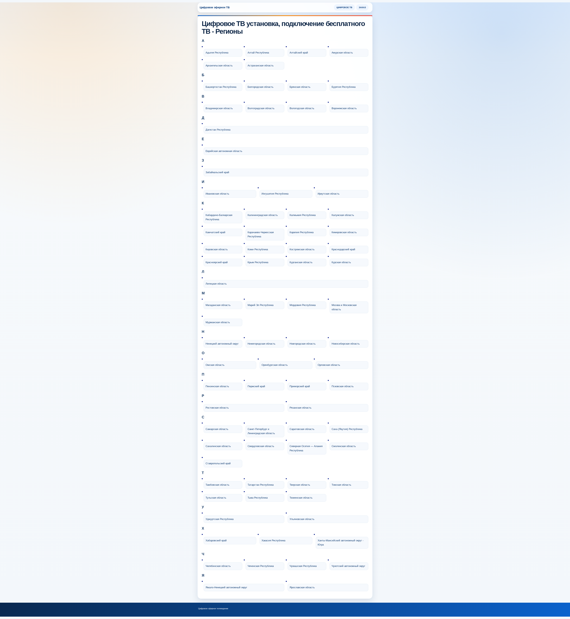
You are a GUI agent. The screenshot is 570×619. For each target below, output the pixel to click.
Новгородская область (303, 343)
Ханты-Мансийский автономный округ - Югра (341, 542)
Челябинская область (218, 566)
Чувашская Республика (303, 566)
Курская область (341, 262)
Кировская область (217, 249)
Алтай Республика (258, 52)
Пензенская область (217, 386)
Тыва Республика (258, 497)
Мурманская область (218, 322)
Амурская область (342, 52)
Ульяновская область (302, 519)
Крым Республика (258, 262)
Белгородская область (260, 87)
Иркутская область (328, 193)
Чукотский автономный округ (348, 566)
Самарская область (217, 429)
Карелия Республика (302, 232)
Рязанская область (300, 407)
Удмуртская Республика (219, 519)
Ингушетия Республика (275, 193)
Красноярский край (217, 262)
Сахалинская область (218, 446)
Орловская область (329, 365)
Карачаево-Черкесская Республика (261, 234)
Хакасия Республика (273, 540)
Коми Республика (258, 249)
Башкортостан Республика (221, 87)
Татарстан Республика (261, 484)
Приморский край (300, 386)
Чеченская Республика (261, 566)
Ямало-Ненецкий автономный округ (226, 587)
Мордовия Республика (303, 305)
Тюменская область (301, 497)
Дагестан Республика (218, 129)
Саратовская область (302, 429)
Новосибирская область (346, 343)
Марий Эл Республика (260, 305)
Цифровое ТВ (344, 7)
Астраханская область (261, 65)
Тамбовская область (217, 484)
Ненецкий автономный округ (222, 343)
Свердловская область (261, 446)
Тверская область (300, 484)
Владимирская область (219, 108)
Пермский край (256, 386)
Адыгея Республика (217, 52)
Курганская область (301, 262)
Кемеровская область (344, 232)
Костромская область (302, 249)
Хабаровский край (216, 540)
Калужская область (343, 215)
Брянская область (300, 87)
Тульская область (216, 497)
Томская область (341, 484)
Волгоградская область (261, 108)
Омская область (215, 365)
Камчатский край (215, 232)
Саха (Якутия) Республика (347, 429)
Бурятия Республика (344, 87)
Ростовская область (217, 407)
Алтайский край (299, 52)
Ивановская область (217, 193)
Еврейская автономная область (224, 151)
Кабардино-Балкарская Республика (219, 217)
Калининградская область (263, 215)
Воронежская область (344, 108)
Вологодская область (302, 108)
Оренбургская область (275, 365)
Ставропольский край (218, 463)
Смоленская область (344, 446)
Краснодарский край (343, 249)
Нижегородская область (261, 343)
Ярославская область (302, 587)
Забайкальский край (217, 172)
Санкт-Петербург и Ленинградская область (261, 431)
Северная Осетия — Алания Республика (306, 448)
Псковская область (343, 386)
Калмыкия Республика (303, 215)
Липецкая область (216, 283)
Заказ (362, 7)
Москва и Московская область (344, 307)
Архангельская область (219, 65)
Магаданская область (218, 305)
